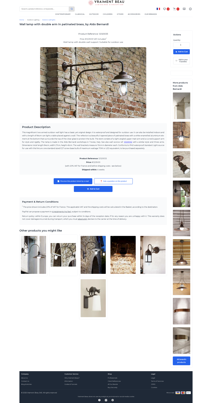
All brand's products (181, 360)
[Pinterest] (113, 400)
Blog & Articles (26, 384)
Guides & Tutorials (70, 384)
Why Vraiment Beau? (72, 378)
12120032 (128, 142)
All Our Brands (113, 384)
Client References (114, 381)
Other (120, 14)
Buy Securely (112, 387)
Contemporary (63, 14)
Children (108, 14)
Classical (80, 14)
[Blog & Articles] (184, 9)
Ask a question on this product (113, 181)
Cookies (154, 387)
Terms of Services (157, 381)
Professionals (112, 378)
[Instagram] (106, 400)
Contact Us (25, 381)
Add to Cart (94, 189)
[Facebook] (99, 400)
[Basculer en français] (158, 9)
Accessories (134, 14)
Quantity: (177, 40)
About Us (24, 378)
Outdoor (94, 14)
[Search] (72, 9)
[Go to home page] (106, 3)
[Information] (190, 9)
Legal (153, 378)
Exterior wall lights (48, 20)
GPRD (153, 384)
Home (21, 20)
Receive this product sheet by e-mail (73, 181)
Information (68, 381)
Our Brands (151, 14)
